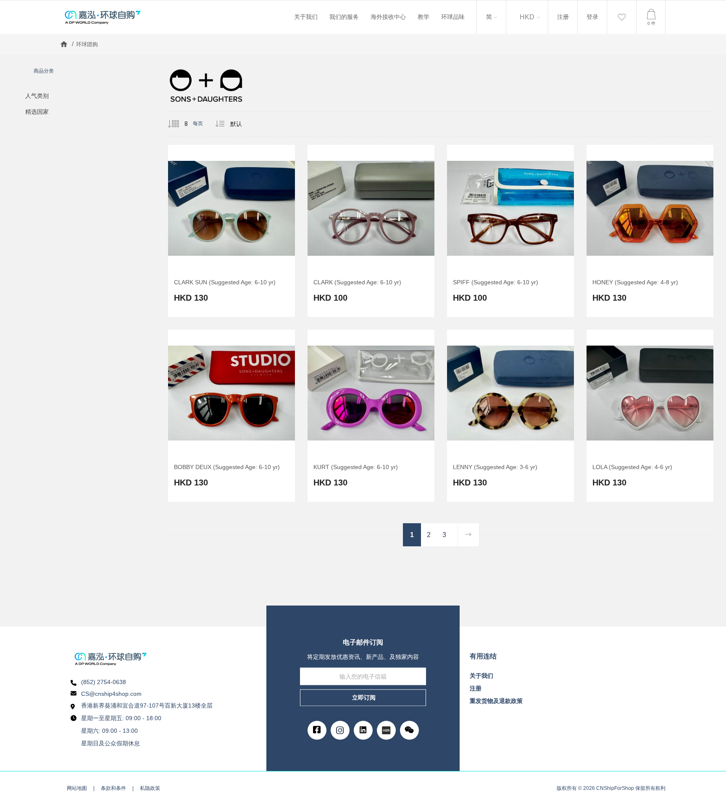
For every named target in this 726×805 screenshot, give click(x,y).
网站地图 (77, 788)
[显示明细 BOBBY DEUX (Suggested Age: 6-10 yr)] (231, 416)
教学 (423, 16)
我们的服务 (344, 16)
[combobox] (491, 17)
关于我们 (306, 16)
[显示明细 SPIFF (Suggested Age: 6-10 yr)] (510, 231)
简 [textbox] (488, 9)
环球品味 (453, 16)
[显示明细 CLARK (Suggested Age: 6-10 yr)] (371, 231)
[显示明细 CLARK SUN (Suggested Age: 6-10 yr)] (231, 231)
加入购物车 (212, 250)
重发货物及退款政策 (496, 700)
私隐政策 (150, 788)
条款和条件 (113, 788)
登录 (592, 16)
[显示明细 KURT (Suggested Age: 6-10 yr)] (371, 416)
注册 (563, 16)
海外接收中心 (388, 16)
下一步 (468, 534)
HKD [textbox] (527, 17)
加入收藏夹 (231, 250)
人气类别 (37, 95)
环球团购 (87, 44)
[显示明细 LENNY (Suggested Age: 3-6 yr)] (510, 416)
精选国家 (37, 111)
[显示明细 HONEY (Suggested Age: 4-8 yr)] (650, 231)
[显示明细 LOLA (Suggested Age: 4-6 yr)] (650, 416)
